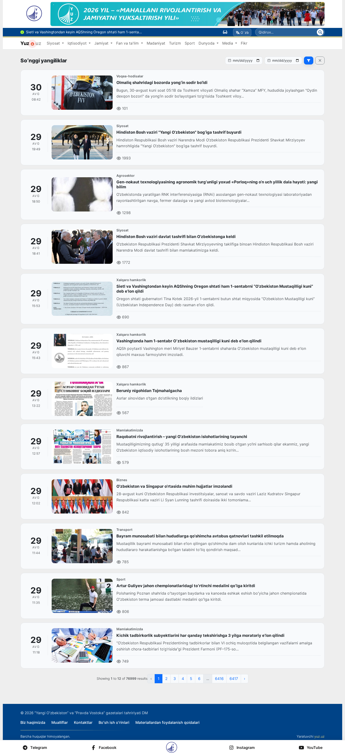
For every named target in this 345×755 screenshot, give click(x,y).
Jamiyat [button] (102, 43)
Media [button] (228, 43)
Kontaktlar (83, 722)
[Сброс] (320, 60)
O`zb (245, 32)
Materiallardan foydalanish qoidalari (167, 722)
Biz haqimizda (32, 722)
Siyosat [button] (54, 43)
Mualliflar (59, 722)
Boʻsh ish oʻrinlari (114, 722)
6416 (219, 678)
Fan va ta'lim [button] (128, 43)
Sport (190, 43)
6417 (234, 678)
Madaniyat (156, 43)
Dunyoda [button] (207, 43)
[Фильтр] (308, 60)
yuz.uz (319, 736)
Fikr (244, 43)
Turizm (175, 43)
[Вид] (225, 32)
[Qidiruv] (320, 32)
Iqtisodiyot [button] (78, 43)
